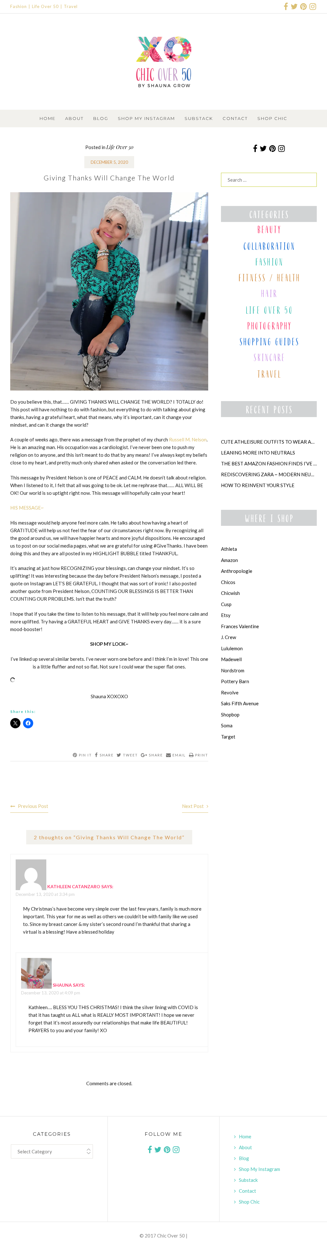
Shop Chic (272, 118)
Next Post (193, 806)
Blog (100, 118)
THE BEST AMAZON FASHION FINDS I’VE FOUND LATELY (269, 463)
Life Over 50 (45, 6)
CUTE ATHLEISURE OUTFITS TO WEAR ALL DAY (269, 442)
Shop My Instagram (146, 118)
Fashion (18, 6)
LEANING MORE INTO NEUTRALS (258, 452)
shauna (62, 985)
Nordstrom (232, 670)
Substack (199, 118)
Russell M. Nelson (188, 439)
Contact (235, 118)
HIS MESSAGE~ (27, 507)
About (74, 118)
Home (48, 118)
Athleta (229, 549)
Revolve (230, 692)
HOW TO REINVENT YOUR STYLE (257, 485)
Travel (71, 6)
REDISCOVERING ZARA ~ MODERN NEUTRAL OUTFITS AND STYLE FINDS (269, 474)
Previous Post (33, 806)
